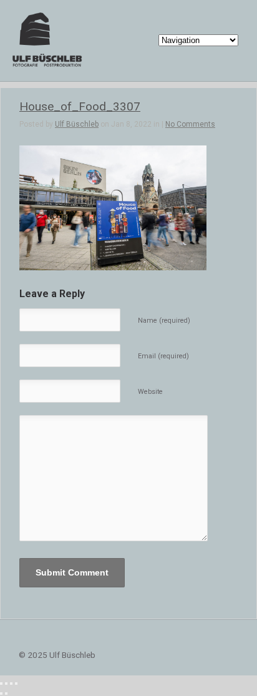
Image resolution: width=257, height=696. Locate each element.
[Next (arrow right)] (6, 693)
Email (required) (163, 356)
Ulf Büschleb (77, 124)
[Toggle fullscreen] (11, 683)
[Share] (6, 683)
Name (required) (164, 320)
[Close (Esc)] (1, 683)
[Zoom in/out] (16, 683)
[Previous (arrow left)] (1, 693)
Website (150, 392)
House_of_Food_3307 (79, 106)
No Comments (190, 124)
